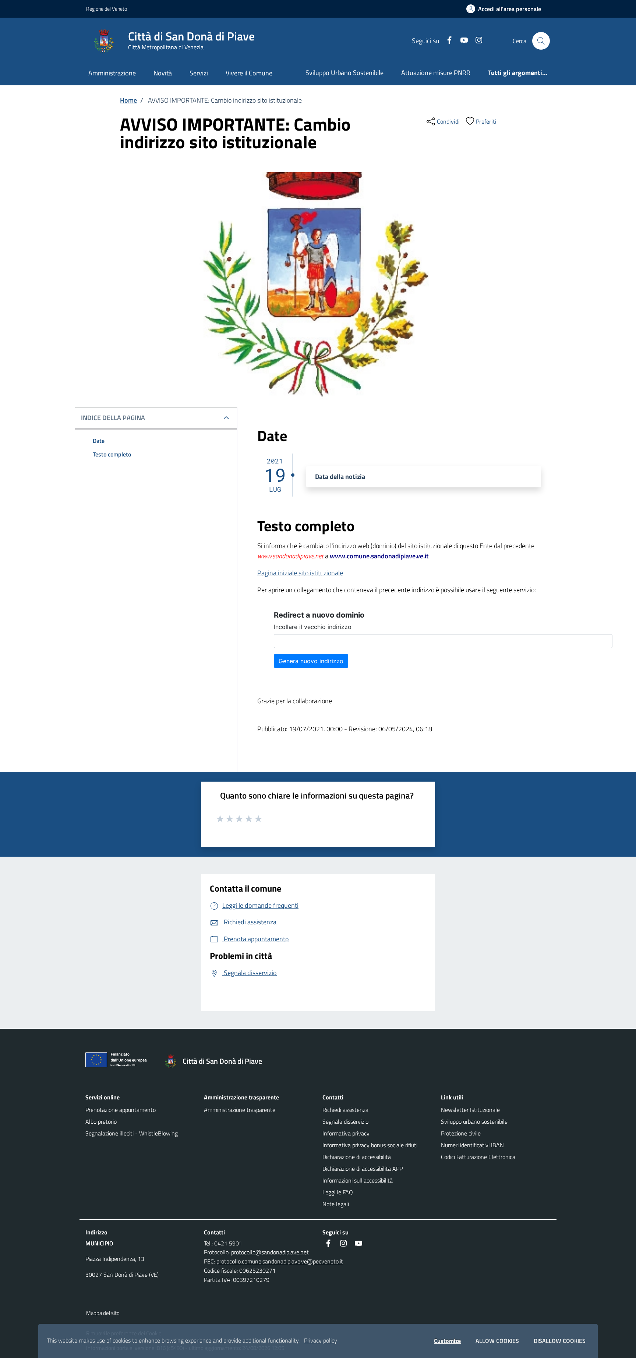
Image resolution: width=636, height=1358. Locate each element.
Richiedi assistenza (345, 1109)
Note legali (335, 1203)
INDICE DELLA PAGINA (113, 418)
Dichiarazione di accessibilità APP (362, 1168)
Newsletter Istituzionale (470, 1109)
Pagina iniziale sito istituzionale (300, 573)
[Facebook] (446, 41)
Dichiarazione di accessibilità (356, 1156)
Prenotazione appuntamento (120, 1109)
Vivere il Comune (249, 73)
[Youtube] (461, 41)
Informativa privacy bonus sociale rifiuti (369, 1145)
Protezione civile (461, 1133)
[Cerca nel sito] (541, 41)
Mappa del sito (103, 1313)
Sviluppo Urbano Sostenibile (344, 73)
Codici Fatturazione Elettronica (478, 1156)
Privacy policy (320, 1340)
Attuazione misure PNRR (435, 73)
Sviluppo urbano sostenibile (474, 1121)
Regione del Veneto (106, 9)
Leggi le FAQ (337, 1192)
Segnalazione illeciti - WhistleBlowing (131, 1133)
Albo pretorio (101, 1121)
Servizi (199, 73)
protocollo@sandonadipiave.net (270, 1252)
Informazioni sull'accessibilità (357, 1180)
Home (128, 100)
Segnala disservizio (345, 1121)
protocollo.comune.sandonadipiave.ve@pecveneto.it (279, 1261)
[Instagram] (476, 41)
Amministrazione (112, 73)
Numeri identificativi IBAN (472, 1145)
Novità (162, 73)
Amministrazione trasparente (239, 1109)
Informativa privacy (346, 1133)
